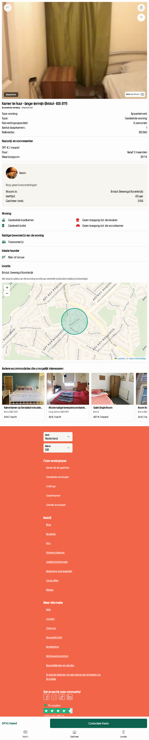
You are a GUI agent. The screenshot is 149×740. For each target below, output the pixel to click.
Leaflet (121, 358)
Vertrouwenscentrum (57, 656)
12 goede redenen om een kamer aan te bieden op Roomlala (73, 676)
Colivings (51, 486)
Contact (50, 619)
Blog (48, 524)
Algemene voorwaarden (59, 571)
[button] (7, 288)
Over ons (51, 628)
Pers (48, 543)
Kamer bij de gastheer (57, 467)
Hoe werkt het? (54, 637)
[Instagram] (54, 697)
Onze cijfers (52, 580)
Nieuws (50, 589)
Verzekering (52, 646)
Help (48, 609)
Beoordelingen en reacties (60, 665)
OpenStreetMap (137, 358)
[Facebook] (46, 697)
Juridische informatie (57, 562)
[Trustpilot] (58, 715)
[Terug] (8, 12)
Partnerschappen (55, 552)
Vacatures (51, 534)
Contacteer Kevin (98, 723)
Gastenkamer (53, 495)
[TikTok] (62, 697)
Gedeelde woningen (57, 477)
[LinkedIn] (70, 697)
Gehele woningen (56, 505)
